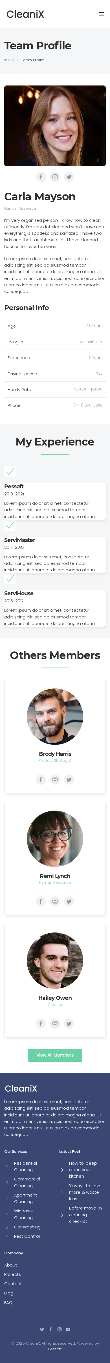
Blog (8, 1293)
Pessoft (54, 1349)
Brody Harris (55, 754)
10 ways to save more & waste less (85, 1192)
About (10, 1265)
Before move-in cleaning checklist (85, 1214)
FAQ (8, 1302)
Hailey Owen (55, 998)
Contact (13, 1284)
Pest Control (27, 1236)
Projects (12, 1274)
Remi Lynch (55, 876)
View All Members (55, 1055)
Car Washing (27, 1227)
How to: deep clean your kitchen (83, 1169)
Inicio (9, 60)
